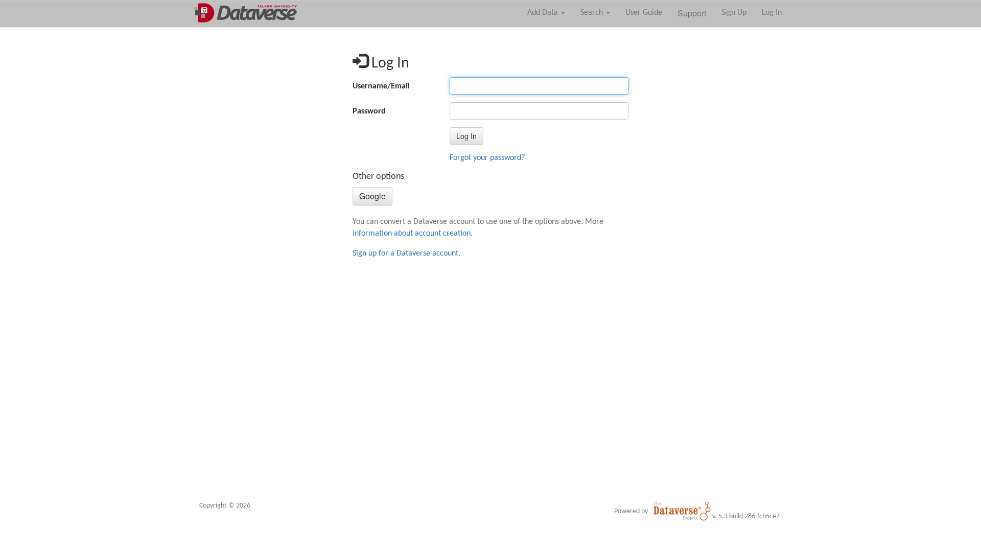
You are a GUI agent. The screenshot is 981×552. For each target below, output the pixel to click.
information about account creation (412, 233)
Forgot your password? (487, 158)
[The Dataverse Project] (682, 511)
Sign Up (733, 13)
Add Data (543, 13)
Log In (772, 13)
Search (592, 13)
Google (372, 196)
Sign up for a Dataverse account (405, 253)
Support (692, 13)
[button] (466, 136)
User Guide (643, 13)
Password (369, 111)
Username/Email (381, 86)
